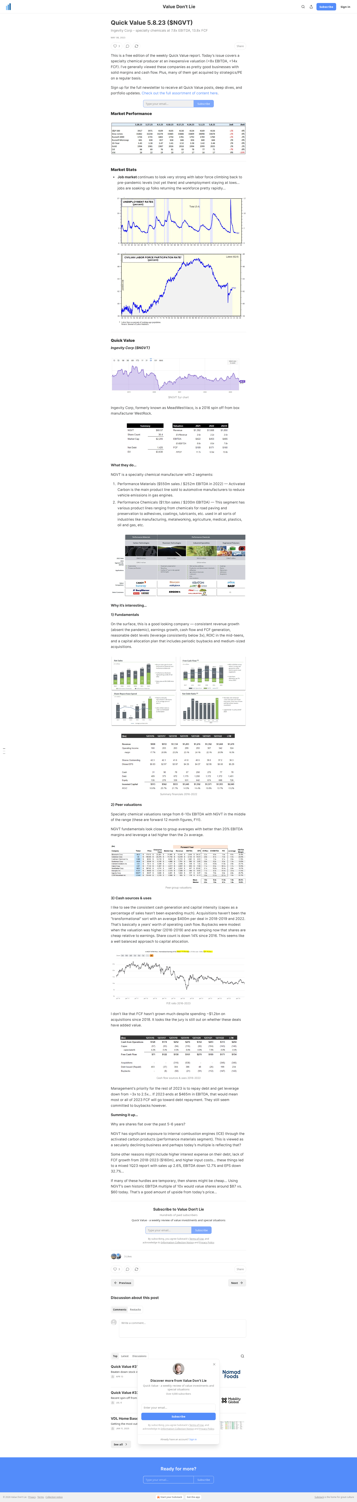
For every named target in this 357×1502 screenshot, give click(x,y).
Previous (125, 1283)
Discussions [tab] (139, 1356)
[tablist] (127, 1309)
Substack (319, 1497)
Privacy (32, 1497)
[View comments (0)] (127, 46)
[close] (214, 1364)
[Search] (303, 6)
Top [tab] (115, 1356)
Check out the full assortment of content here (180, 93)
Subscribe (326, 7)
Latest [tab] (125, 1356)
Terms (40, 1497)
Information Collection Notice (177, 1428)
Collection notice (54, 1497)
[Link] (106, 114)
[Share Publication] (311, 6)
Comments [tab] (119, 1309)
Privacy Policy (206, 1428)
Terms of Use (196, 1425)
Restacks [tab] (135, 1309)
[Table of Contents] (4, 751)
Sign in (345, 7)
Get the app (193, 1497)
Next (234, 1283)
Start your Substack (171, 1497)
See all (118, 1444)
